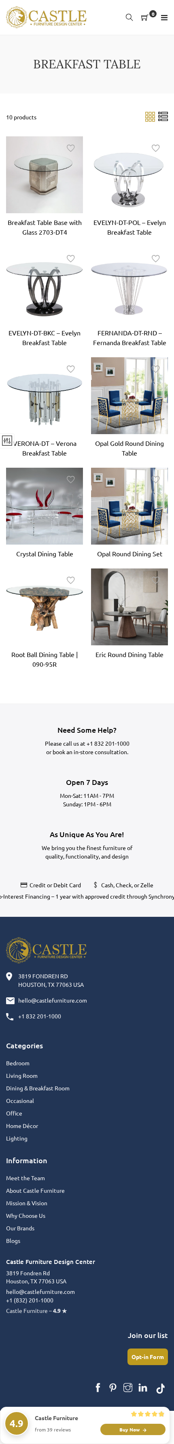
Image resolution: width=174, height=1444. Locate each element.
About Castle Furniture (35, 1190)
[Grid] (150, 116)
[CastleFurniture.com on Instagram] (127, 1388)
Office (14, 1113)
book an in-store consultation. (90, 751)
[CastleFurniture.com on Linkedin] (142, 1388)
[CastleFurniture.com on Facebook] (97, 1388)
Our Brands (20, 1228)
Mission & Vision (26, 1203)
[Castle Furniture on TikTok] (160, 1388)
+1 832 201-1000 (108, 743)
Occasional (20, 1100)
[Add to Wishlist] (71, 148)
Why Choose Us (25, 1215)
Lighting (17, 1138)
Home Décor (22, 1125)
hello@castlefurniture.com (52, 1000)
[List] (163, 116)
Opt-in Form (148, 1356)
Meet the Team (25, 1177)
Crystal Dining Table (44, 553)
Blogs (13, 1240)
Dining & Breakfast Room (38, 1088)
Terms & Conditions (100, 1427)
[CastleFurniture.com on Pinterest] (112, 1388)
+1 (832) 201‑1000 (29, 1300)
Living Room (22, 1075)
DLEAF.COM (54, 1427)
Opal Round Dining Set (129, 553)
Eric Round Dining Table (129, 654)
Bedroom (18, 1063)
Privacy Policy (150, 1427)
